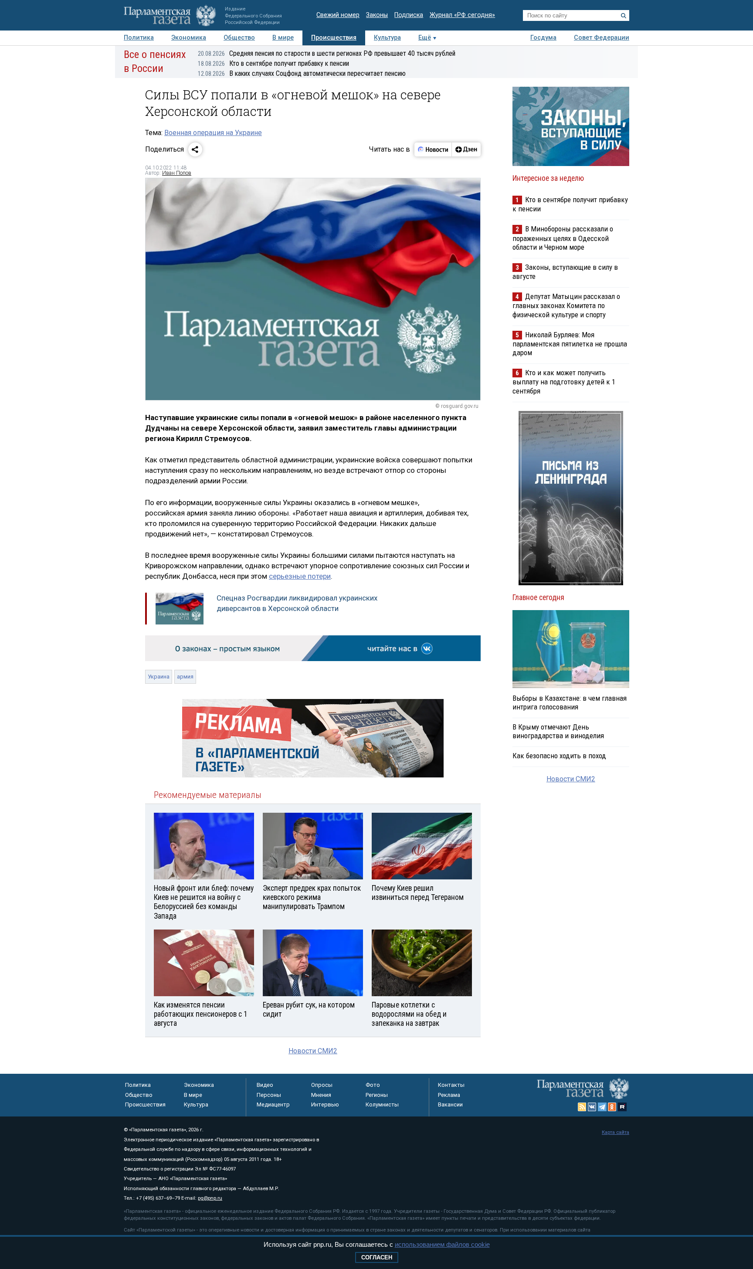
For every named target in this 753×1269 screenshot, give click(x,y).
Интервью (325, 1104)
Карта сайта (615, 1132)
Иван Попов (176, 173)
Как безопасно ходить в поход (559, 755)
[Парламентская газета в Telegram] (602, 1107)
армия (185, 676)
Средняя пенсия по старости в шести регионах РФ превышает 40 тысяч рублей (326, 53)
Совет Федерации (601, 37)
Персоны (269, 1095)
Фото (373, 1085)
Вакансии (450, 1104)
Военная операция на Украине (213, 133)
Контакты (451, 1085)
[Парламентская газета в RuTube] (622, 1107)
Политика (139, 37)
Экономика (188, 37)
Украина (159, 676)
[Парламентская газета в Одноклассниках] (612, 1107)
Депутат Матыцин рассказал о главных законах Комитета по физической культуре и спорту (566, 305)
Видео (265, 1085)
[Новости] (433, 149)
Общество (239, 37)
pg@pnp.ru (210, 1198)
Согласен (376, 1257)
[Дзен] (466, 149)
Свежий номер (338, 15)
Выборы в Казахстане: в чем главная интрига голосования (569, 702)
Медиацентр (273, 1104)
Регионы (377, 1095)
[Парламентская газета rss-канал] (582, 1107)
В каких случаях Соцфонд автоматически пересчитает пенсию (302, 73)
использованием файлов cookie (442, 1244)
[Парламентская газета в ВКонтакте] (592, 1107)
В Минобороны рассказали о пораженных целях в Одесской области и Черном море (562, 237)
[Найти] (623, 15)
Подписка (408, 15)
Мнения (321, 1095)
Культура (387, 37)
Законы (377, 15)
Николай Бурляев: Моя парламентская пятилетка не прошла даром (569, 343)
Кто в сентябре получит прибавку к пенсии (273, 63)
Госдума (543, 37)
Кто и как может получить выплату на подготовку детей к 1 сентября (563, 381)
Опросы (321, 1085)
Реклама (449, 1095)
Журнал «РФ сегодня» (462, 15)
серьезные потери (300, 576)
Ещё (424, 37)
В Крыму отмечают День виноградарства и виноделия (558, 731)
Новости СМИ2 (312, 1051)
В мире (283, 37)
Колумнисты (382, 1104)
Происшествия (333, 37)
